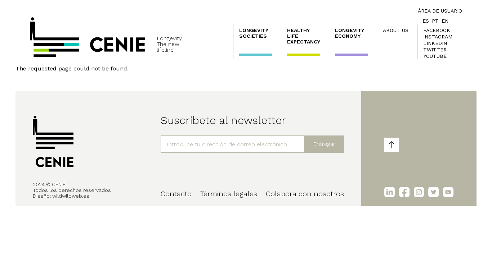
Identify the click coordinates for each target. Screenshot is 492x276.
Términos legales (228, 193)
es (425, 21)
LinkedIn (435, 43)
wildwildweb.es (70, 196)
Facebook (436, 30)
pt (435, 21)
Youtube (435, 56)
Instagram (437, 37)
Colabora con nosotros (305, 193)
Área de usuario (440, 11)
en (445, 21)
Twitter (435, 49)
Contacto (176, 193)
